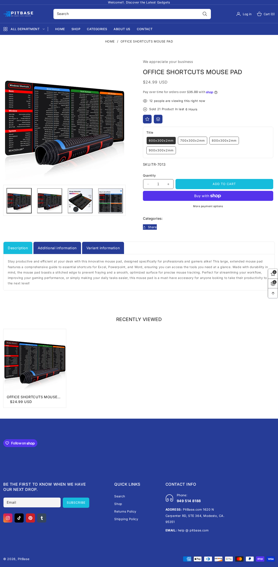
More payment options (208, 206)
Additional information (57, 248)
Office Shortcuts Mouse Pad (32, 397)
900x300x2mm (161, 150)
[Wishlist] (147, 119)
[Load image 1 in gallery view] (19, 200)
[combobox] (132, 14)
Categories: (153, 218)
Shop (118, 504)
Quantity (149, 175)
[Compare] (158, 119)
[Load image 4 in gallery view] (110, 200)
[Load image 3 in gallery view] (80, 200)
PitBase (24, 559)
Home (110, 41)
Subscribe (76, 502)
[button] (263, 13)
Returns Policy (125, 511)
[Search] (205, 14)
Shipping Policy (126, 519)
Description (18, 248)
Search (119, 496)
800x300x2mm (224, 140)
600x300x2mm (161, 140)
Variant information (103, 248)
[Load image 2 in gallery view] (49, 200)
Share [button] (152, 227)
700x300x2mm (192, 140)
